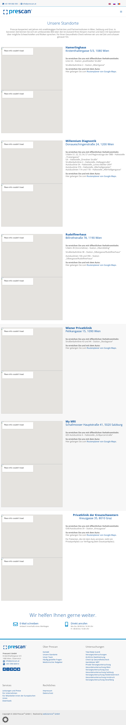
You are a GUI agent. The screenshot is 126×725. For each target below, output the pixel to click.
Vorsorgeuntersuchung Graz (97, 669)
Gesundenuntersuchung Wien (98, 667)
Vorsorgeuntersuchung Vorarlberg (100, 680)
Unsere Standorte (50, 654)
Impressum (47, 690)
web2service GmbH (51, 714)
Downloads (7, 701)
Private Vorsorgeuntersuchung (98, 664)
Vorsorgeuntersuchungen (96, 654)
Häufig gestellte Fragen (52, 659)
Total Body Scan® (93, 652)
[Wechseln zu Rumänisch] (119, 3)
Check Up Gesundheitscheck (97, 659)
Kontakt (46, 652)
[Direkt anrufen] (66, 624)
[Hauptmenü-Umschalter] (121, 11)
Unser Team (48, 657)
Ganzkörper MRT (92, 662)
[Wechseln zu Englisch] (109, 3)
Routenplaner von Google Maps (101, 71)
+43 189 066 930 (11, 4)
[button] (5, 719)
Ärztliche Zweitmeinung (95, 657)
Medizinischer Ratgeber (53, 662)
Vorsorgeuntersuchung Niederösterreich (102, 675)
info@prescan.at (29, 4)
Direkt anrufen (79, 623)
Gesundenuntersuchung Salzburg (100, 672)
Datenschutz (48, 693)
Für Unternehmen (9, 693)
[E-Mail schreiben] (15, 624)
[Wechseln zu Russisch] (114, 3)
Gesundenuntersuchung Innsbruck (100, 677)
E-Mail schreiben (29, 623)
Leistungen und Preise (11, 690)
